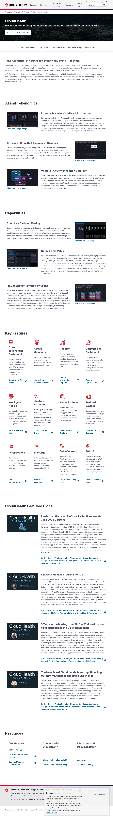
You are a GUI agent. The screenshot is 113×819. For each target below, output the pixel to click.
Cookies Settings (98, 794)
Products (15, 790)
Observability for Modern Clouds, (23, 810)
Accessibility (15, 799)
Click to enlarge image (17, 129)
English (103, 2)
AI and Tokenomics (26, 47)
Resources (90, 47)
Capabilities (44, 47)
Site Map (32, 799)
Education (81, 760)
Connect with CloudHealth (18, 33)
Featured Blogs (75, 47)
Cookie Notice (51, 812)
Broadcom (16, 5)
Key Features (59, 47)
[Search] (104, 4)
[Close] (107, 790)
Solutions (25, 790)
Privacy (24, 799)
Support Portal (91, 2)
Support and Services (40, 790)
